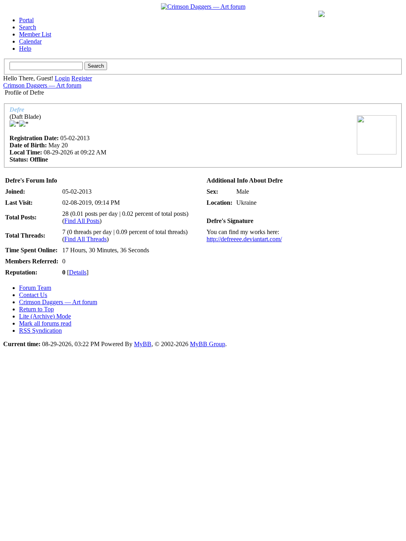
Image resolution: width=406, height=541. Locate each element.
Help (25, 48)
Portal (26, 20)
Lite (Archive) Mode (45, 316)
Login (62, 78)
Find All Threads (85, 239)
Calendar (30, 41)
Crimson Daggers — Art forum (42, 85)
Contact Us (33, 294)
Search (27, 27)
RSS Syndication (40, 330)
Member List (35, 34)
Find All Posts (82, 220)
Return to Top (36, 309)
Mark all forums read (45, 323)
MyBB (142, 344)
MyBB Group (207, 344)
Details (77, 272)
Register (81, 78)
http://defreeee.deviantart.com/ (244, 239)
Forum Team (35, 287)
